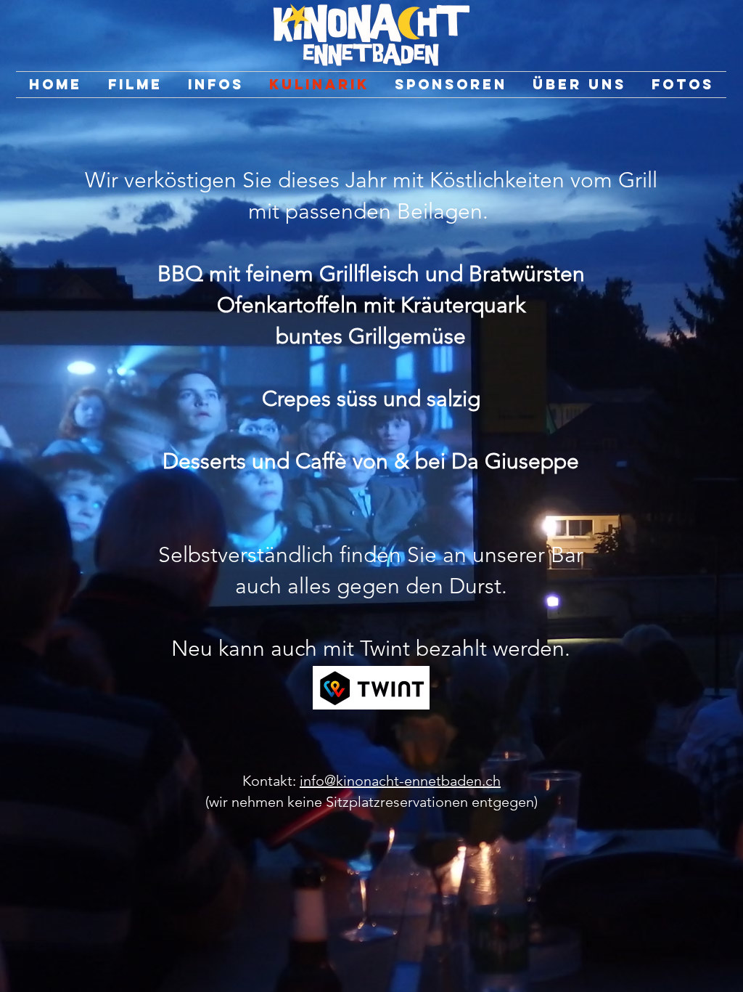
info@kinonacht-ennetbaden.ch (400, 780)
